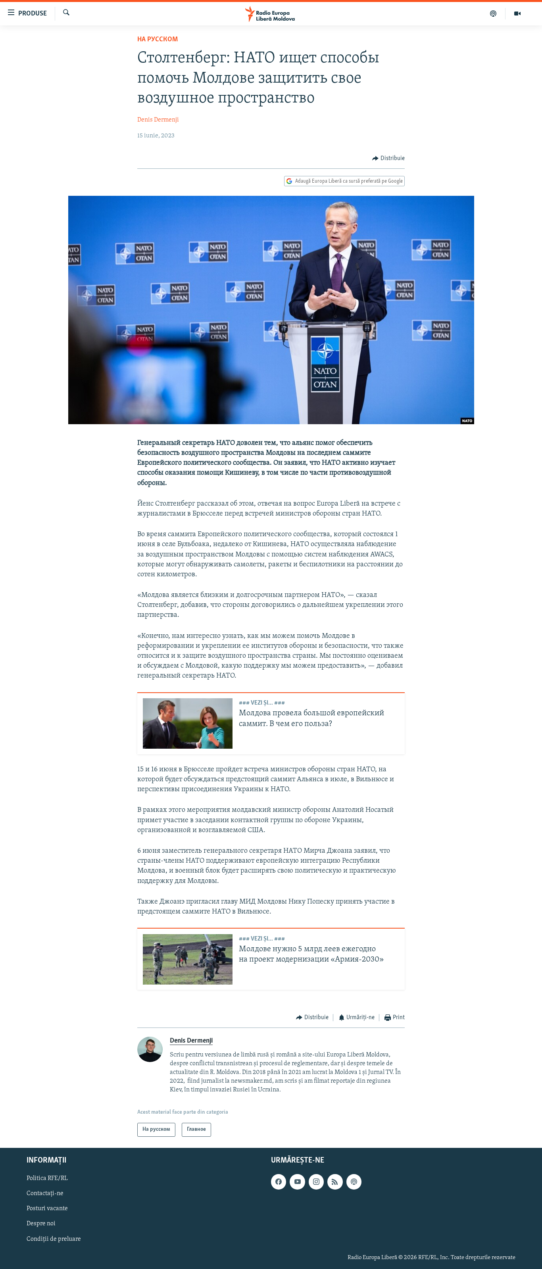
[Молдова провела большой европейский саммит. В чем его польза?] (188, 723)
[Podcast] (493, 13)
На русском (157, 39)
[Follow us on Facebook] (278, 1181)
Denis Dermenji (158, 120)
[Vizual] (517, 13)
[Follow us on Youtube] (297, 1181)
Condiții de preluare (54, 1239)
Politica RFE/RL (47, 1178)
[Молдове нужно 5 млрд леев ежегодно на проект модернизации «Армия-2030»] (188, 959)
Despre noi (41, 1224)
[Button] (388, 158)
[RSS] (334, 1181)
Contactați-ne (45, 1193)
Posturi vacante (47, 1208)
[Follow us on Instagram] (316, 1181)
